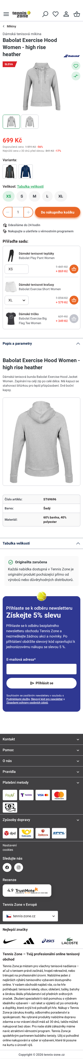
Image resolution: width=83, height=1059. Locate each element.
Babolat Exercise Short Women (40, 289)
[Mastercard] (59, 795)
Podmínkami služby (18, 699)
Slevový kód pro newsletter (47, 699)
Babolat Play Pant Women (37, 258)
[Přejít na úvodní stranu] (21, 14)
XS (8, 196)
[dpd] (10, 833)
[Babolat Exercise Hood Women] (10, 172)
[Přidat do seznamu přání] (75, 65)
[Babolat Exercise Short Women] (11, 286)
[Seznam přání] (55, 14)
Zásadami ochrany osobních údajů (27, 702)
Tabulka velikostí (16, 543)
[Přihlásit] (66, 14)
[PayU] (10, 795)
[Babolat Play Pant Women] (11, 255)
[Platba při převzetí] (10, 807)
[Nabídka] (6, 14)
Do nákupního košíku (57, 212)
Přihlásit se (44, 683)
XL (62, 197)
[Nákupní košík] (76, 14)
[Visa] (42, 795)
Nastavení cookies (7, 847)
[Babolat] (71, 55)
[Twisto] (26, 795)
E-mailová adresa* (21, 659)
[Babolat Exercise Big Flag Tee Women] (11, 318)
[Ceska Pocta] (26, 833)
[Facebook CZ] (7, 867)
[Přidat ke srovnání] (75, 76)
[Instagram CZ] (18, 867)
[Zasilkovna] (42, 833)
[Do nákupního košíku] (73, 269)
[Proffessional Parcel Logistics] (59, 833)
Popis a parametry (17, 343)
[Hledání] (44, 14)
